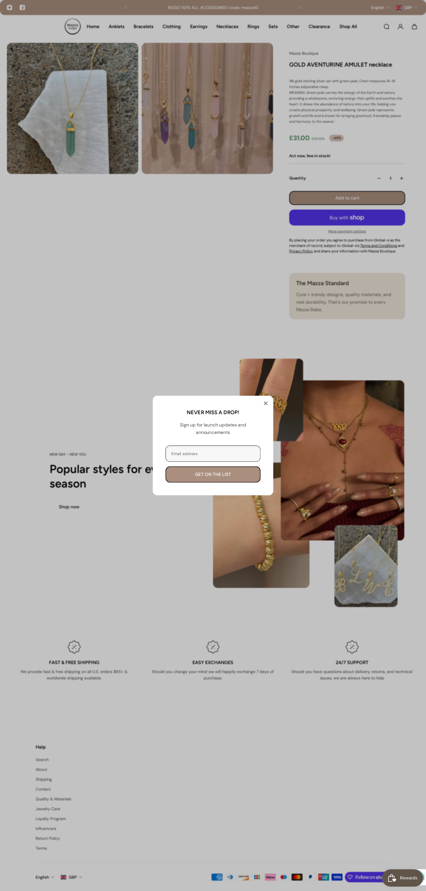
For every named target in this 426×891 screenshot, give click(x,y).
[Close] (266, 403)
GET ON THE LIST (213, 474)
